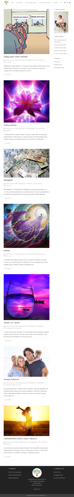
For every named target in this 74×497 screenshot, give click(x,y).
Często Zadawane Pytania (14, 475)
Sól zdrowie (57, 53)
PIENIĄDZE (8, 180)
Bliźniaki (56, 50)
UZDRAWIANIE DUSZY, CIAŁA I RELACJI (20, 439)
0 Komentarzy (40, 60)
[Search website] (61, 2)
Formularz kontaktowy (59, 478)
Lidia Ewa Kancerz (9, 60)
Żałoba (7, 250)
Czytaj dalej (7, 74)
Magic (46, 495)
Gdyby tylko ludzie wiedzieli (16, 57)
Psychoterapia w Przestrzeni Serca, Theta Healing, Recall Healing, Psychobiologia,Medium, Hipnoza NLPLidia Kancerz (37, 484)
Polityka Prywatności (13, 478)
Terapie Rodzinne (11, 379)
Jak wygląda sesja (58, 475)
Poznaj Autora (57, 472)
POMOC (30, 183)
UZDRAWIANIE (31, 60)
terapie (55, 47)
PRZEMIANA (32, 326)
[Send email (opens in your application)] (69, 2)
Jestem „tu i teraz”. (12, 323)
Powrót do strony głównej (14, 472)
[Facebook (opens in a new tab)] (65, 2)
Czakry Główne (10, 125)
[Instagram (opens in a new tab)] (67, 2)
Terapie (56, 45)
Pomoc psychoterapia (59, 40)
